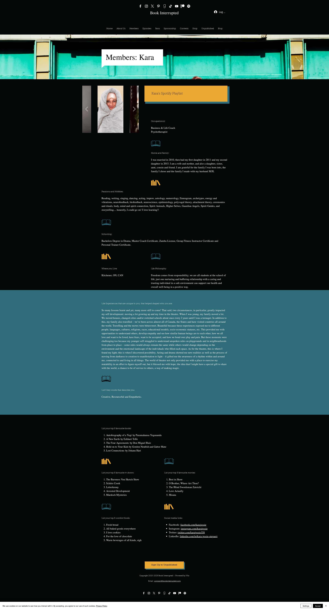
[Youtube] (174, 593)
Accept (318, 606)
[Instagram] (146, 6)
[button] (133, 28)
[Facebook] (140, 6)
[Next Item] (134, 109)
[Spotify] (189, 6)
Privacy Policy (101, 606)
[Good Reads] (164, 6)
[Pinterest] (158, 6)
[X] (152, 6)
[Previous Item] (86, 109)
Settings (306, 606)
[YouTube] (177, 6)
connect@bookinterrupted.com (167, 581)
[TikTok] (170, 6)
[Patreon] (183, 6)
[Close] (325, 606)
